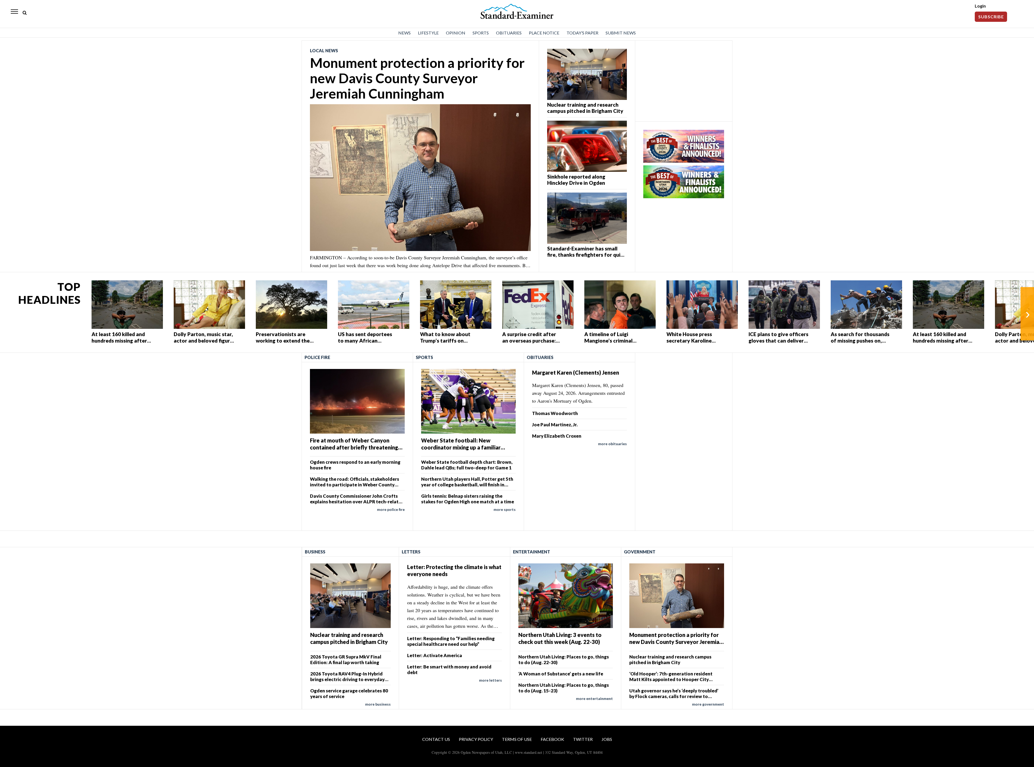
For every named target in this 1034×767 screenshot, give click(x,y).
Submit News (621, 32)
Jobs (607, 739)
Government (639, 551)
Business (315, 551)
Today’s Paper (582, 32)
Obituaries (509, 32)
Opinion (455, 32)
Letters (411, 551)
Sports (481, 32)
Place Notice (544, 32)
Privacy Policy (476, 739)
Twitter (583, 739)
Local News (324, 50)
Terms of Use (517, 739)
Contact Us (436, 739)
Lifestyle (428, 32)
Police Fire (317, 357)
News (404, 32)
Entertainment (531, 551)
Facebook (552, 739)
